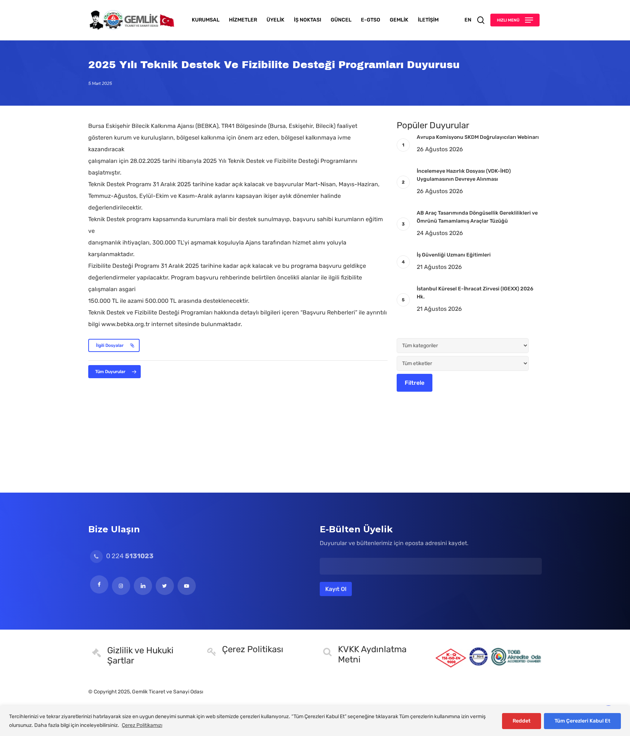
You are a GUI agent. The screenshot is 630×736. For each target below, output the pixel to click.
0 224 (129, 556)
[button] (515, 20)
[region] (315, 721)
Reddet (521, 721)
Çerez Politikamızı (142, 725)
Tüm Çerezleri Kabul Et (582, 721)
